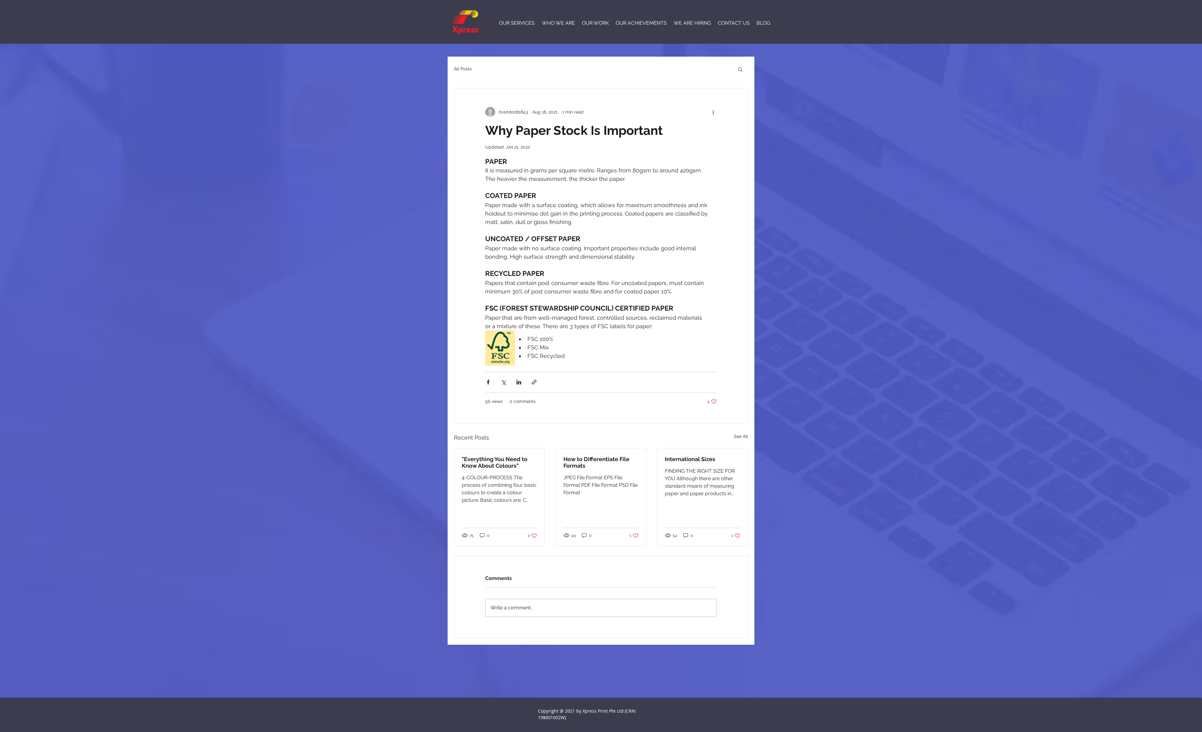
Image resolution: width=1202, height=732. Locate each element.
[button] (740, 69)
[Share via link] (534, 382)
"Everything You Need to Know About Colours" (494, 462)
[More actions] (713, 112)
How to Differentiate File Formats (596, 462)
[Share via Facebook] (488, 382)
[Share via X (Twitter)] (503, 382)
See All (741, 436)
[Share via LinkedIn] (519, 382)
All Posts (463, 68)
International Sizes (690, 459)
